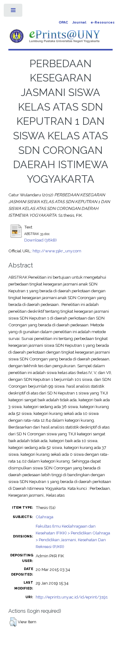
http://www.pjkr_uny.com (57, 250)
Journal (79, 22)
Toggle (13, 11)
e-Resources (102, 22)
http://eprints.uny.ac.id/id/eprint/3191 (72, 596)
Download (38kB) (40, 239)
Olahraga (44, 516)
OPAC (63, 22)
